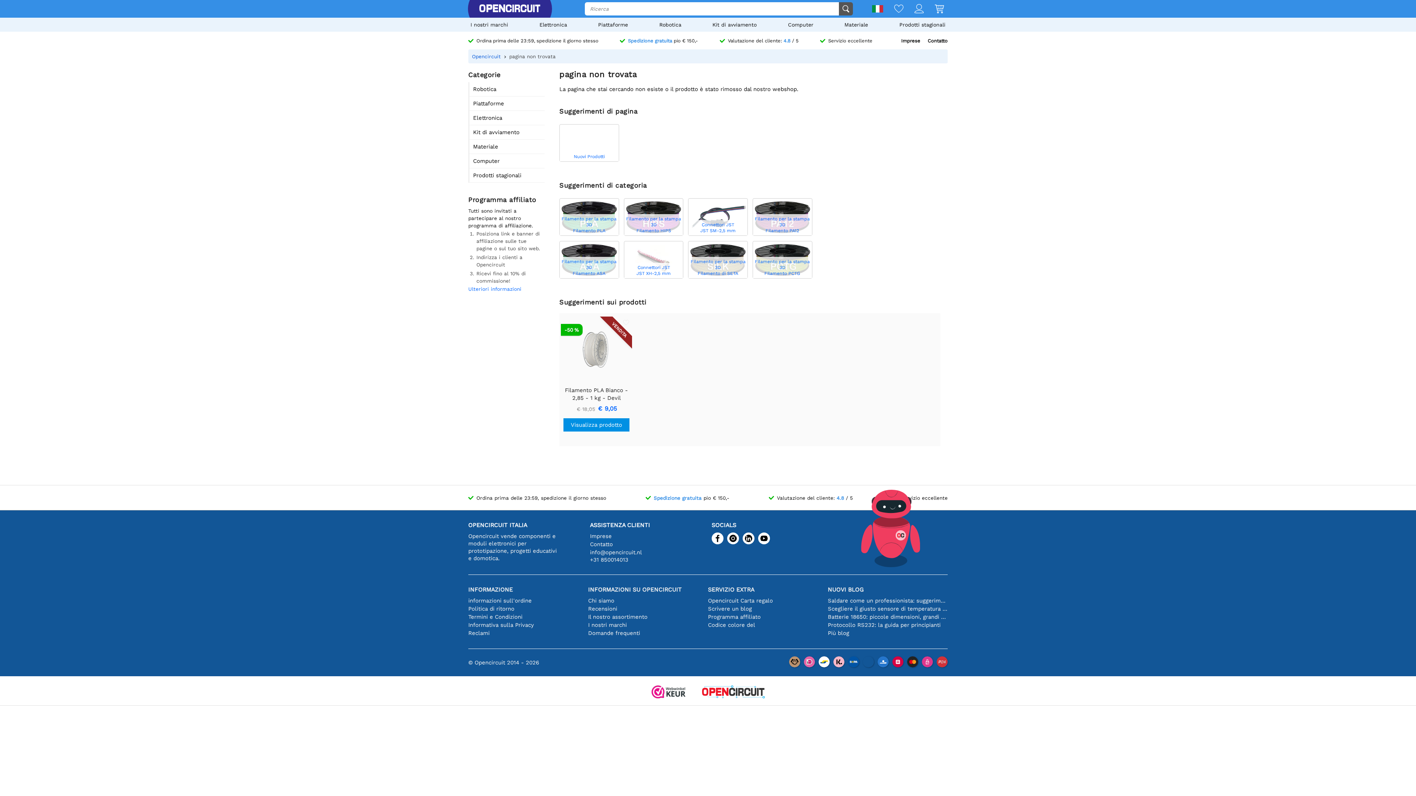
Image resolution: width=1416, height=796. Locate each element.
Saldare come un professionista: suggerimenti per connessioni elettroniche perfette (888, 600)
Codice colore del (731, 625)
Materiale (856, 25)
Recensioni (602, 608)
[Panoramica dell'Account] (913, 9)
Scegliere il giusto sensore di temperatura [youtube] (888, 608)
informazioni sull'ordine (500, 600)
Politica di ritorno (491, 608)
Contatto (938, 40)
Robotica (670, 25)
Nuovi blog (846, 589)
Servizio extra (731, 589)
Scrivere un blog (730, 608)
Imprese (910, 40)
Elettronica (553, 25)
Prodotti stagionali (922, 25)
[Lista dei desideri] (893, 9)
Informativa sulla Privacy (501, 625)
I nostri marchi (489, 25)
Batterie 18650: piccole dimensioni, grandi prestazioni (888, 617)
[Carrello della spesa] (934, 9)
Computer (800, 25)
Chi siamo (601, 600)
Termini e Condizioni (495, 617)
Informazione (490, 589)
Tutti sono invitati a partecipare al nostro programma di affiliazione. (500, 218)
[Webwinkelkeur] (669, 692)
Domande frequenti (614, 633)
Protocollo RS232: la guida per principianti (884, 625)
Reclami (479, 633)
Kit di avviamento (734, 25)
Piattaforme (613, 25)
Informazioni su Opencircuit (635, 589)
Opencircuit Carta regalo (740, 600)
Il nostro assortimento (618, 617)
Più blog (838, 633)
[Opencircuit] (509, 9)
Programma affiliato (734, 617)
